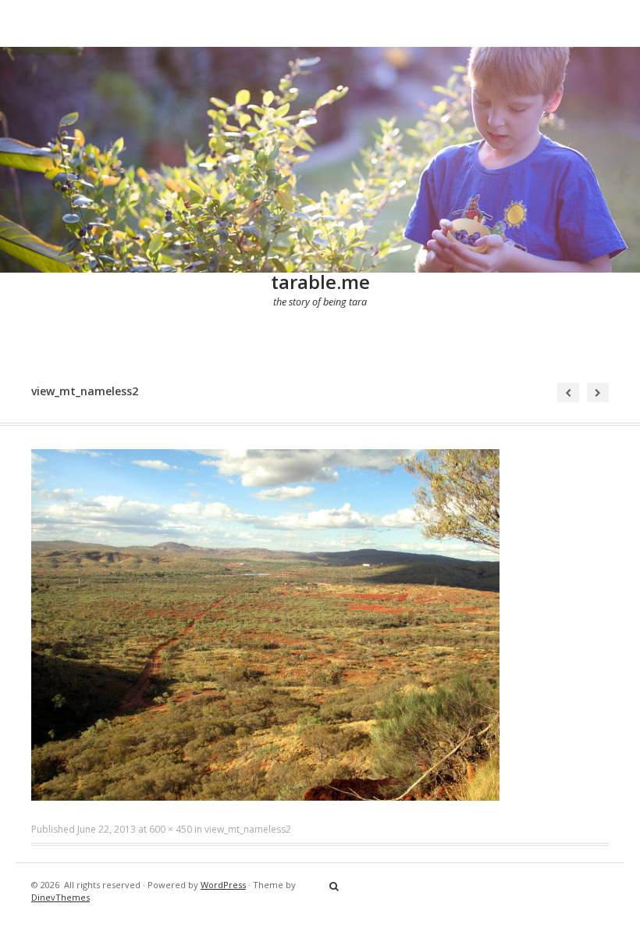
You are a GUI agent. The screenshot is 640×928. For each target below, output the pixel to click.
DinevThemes (60, 897)
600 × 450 (170, 829)
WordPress (223, 885)
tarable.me (320, 281)
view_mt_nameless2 (247, 829)
